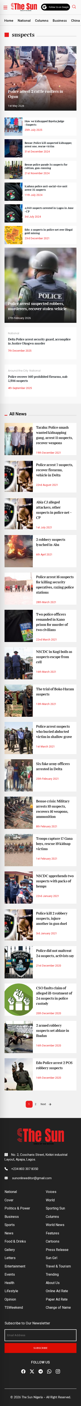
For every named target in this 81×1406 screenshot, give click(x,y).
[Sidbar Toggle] (5, 7)
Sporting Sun (55, 1208)
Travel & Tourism (58, 1266)
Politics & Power (17, 1208)
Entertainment (15, 1266)
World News (55, 1225)
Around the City (18, 370)
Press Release (57, 1250)
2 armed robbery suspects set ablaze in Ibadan (52, 1031)
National (24, 21)
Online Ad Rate (57, 1291)
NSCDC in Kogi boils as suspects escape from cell (54, 657)
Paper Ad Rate (57, 1299)
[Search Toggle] (74, 6)
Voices (51, 1192)
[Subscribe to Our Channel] (40, 1371)
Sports (10, 1225)
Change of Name (58, 1307)
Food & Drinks (15, 1241)
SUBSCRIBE (40, 1348)
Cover (9, 1200)
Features (52, 1233)
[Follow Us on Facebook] (23, 1371)
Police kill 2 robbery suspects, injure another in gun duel (52, 919)
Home (8, 21)
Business (60, 21)
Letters (10, 1258)
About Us (53, 1283)
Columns (41, 21)
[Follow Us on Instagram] (58, 1371)
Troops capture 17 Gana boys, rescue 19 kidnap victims (54, 844)
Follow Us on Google (59, 7)
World (50, 1200)
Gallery (10, 1250)
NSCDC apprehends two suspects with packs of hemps (55, 881)
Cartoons (52, 1241)
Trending (52, 1274)
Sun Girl (51, 1258)
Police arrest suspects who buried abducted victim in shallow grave (54, 732)
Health (9, 1283)
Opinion (10, 1299)
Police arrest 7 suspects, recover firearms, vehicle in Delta (54, 470)
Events (10, 1274)
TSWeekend (14, 1307)
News (9, 1233)
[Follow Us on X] (32, 1371)
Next (44, 1104)
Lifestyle (11, 1291)
